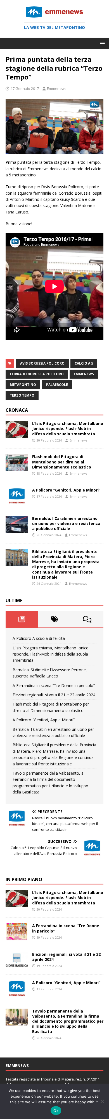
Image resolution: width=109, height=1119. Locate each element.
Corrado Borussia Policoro (37, 374)
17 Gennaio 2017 (25, 88)
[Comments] (87, 619)
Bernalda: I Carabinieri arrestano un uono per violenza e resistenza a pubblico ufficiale (66, 523)
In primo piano (24, 879)
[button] (101, 43)
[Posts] (22, 619)
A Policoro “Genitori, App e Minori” (66, 490)
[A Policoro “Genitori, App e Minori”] (17, 501)
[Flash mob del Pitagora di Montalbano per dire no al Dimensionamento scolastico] (17, 467)
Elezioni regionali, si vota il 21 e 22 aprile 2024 (54, 694)
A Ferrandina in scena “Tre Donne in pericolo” (54, 685)
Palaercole (57, 384)
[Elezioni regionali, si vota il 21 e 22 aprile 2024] (17, 965)
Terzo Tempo (22, 395)
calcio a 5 (84, 363)
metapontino (23, 384)
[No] (102, 1101)
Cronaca (17, 410)
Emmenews (57, 88)
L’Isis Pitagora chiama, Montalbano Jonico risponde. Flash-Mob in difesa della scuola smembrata (67, 428)
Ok (55, 1110)
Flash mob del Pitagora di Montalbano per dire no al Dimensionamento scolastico (61, 461)
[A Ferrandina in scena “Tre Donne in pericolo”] (17, 937)
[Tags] (54, 619)
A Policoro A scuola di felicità (39, 638)
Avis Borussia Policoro (42, 363)
